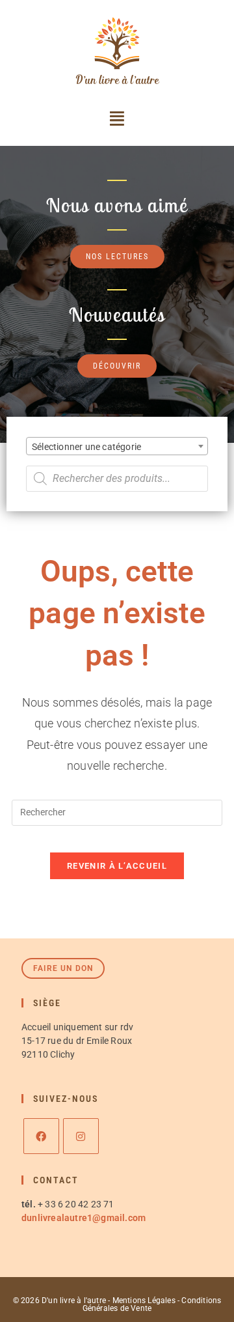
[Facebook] (41, 1136)
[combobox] (117, 446)
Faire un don (63, 968)
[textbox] (117, 447)
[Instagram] (81, 1136)
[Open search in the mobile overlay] (117, 479)
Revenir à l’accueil (117, 866)
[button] (117, 118)
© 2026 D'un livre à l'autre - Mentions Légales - (97, 1300)
